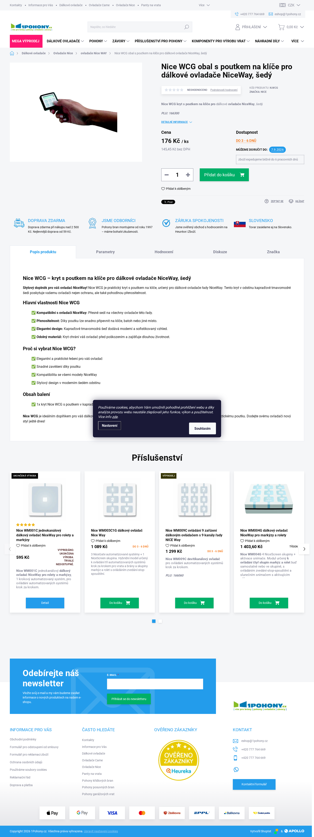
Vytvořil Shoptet (260, 831)
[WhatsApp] (236, 768)
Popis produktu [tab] (43, 252)
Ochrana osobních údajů (26, 762)
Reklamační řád (20, 777)
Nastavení (109, 425)
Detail (45, 603)
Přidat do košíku (219, 174)
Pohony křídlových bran (97, 780)
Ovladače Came (99, 5)
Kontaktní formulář (254, 784)
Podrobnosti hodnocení (224, 89)
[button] (154, 621)
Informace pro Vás (40, 5)
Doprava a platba (21, 785)
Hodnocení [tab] (164, 252)
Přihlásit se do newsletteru (129, 699)
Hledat (186, 27)
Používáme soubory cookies (28, 769)
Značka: (258, 91)
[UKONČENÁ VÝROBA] (45, 499)
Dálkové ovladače (70, 5)
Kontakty (16, 5)
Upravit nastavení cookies (101, 831)
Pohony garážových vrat (98, 794)
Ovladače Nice (125, 5)
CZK (291, 5)
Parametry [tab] (105, 252)
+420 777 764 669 (253, 749)
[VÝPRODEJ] (194, 499)
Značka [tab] (273, 252)
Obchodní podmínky (23, 739)
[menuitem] (26, 41)
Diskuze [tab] (220, 252)
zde (114, 417)
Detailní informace (174, 122)
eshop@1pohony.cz (254, 741)
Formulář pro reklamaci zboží (29, 754)
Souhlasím (202, 428)
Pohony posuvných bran (98, 787)
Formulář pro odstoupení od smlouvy (34, 747)
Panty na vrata (151, 5)
